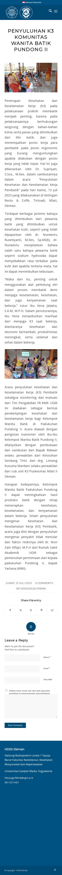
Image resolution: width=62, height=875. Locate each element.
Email (47, 668)
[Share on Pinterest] (41, 610)
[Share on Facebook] (10, 610)
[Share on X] (20, 610)
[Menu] (55, 11)
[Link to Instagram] (55, 869)
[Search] (49, 11)
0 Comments (44, 583)
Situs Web (48, 679)
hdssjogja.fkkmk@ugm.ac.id (19, 777)
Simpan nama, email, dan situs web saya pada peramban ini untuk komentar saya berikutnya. (29, 692)
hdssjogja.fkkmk (33, 588)
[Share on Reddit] (52, 610)
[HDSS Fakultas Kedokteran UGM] (26, 12)
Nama (47, 657)
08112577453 (12, 782)
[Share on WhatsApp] (31, 610)
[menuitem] (32, 2)
